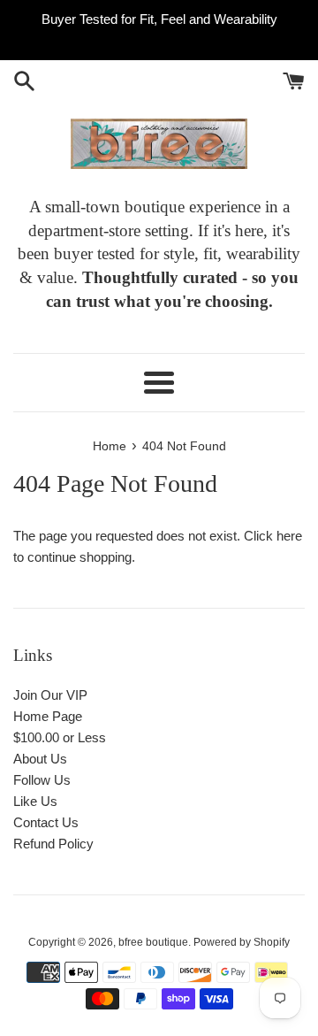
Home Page (47, 716)
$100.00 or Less (59, 737)
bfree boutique (153, 942)
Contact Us (46, 822)
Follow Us (42, 779)
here (289, 535)
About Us (40, 758)
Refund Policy (53, 843)
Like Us (35, 801)
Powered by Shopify (241, 942)
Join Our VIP (50, 694)
